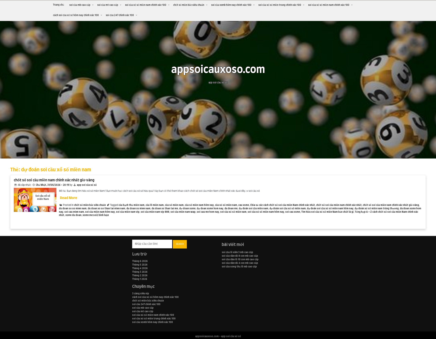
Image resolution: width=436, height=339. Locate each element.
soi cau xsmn (292, 212)
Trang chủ (58, 5)
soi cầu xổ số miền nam (233, 212)
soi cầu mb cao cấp (79, 5)
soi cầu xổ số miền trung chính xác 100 (279, 5)
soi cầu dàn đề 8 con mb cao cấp (240, 256)
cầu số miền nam (174, 205)
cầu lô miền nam (155, 205)
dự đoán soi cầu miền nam (253, 208)
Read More (68, 198)
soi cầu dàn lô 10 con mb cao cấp (240, 259)
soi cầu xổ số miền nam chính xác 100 (145, 5)
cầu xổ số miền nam (226, 205)
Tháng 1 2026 (139, 279)
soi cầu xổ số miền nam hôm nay (266, 212)
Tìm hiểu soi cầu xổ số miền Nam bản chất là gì (327, 212)
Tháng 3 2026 (139, 272)
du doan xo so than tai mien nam (106, 208)
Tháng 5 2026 (139, 265)
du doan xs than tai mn (165, 208)
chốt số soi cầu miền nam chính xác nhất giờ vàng (54, 180)
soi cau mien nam (74, 212)
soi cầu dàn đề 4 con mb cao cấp (240, 263)
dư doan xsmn (187, 208)
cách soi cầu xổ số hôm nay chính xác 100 (76, 15)
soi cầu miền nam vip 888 (155, 212)
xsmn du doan (73, 215)
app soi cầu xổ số (87, 185)
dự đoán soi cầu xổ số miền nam (287, 208)
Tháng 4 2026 (140, 268)
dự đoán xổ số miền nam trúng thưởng (377, 208)
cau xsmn (243, 205)
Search (180, 244)
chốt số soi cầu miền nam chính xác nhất (339, 205)
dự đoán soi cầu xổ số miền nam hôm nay (330, 208)
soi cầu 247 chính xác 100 (120, 15)
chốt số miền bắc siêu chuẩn (188, 5)
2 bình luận (103, 215)
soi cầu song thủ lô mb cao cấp (239, 267)
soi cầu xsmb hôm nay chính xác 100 (231, 5)
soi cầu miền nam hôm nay (100, 212)
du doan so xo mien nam (73, 208)
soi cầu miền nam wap (183, 212)
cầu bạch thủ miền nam (131, 205)
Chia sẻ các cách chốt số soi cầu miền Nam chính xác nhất (282, 205)
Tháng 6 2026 (140, 261)
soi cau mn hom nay (208, 212)
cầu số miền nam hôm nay (199, 205)
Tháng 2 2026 (139, 275)
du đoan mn (231, 208)
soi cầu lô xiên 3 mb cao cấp (237, 252)
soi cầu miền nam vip (127, 212)
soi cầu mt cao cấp (107, 5)
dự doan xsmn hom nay (210, 208)
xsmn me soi (90, 215)
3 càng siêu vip (140, 293)
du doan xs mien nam (138, 208)
